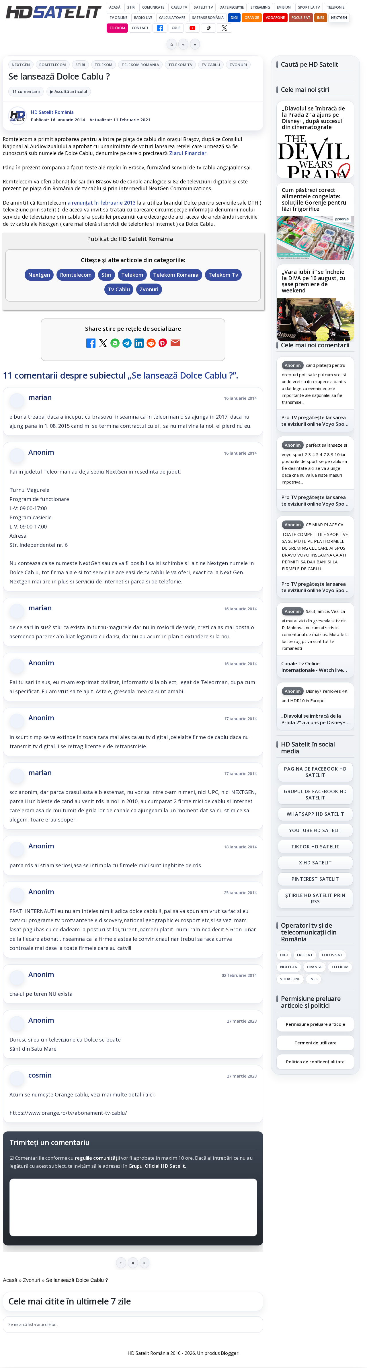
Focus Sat (301, 17)
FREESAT (305, 955)
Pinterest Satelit (315, 879)
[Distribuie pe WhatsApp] (115, 343)
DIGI (234, 17)
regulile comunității (97, 1158)
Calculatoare (172, 17)
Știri (131, 7)
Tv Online (118, 17)
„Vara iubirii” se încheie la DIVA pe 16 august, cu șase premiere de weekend (313, 281)
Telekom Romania (140, 64)
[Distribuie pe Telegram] (127, 343)
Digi (284, 955)
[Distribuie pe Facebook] (90, 343)
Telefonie (335, 7)
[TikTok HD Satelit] (208, 28)
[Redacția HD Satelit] (17, 115)
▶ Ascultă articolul (68, 91)
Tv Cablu (211, 64)
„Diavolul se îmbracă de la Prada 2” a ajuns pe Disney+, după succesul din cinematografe (313, 118)
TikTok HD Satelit (315, 847)
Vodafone (275, 17)
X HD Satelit (315, 863)
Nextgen (339, 17)
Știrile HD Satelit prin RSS (315, 898)
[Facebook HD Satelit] (160, 28)
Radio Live (143, 17)
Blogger (230, 1353)
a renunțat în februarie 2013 (102, 202)
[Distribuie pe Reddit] (151, 343)
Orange (252, 17)
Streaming (260, 7)
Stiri (80, 64)
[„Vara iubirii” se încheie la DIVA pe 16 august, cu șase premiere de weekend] (315, 319)
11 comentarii (26, 91)
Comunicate (153, 7)
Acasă (114, 7)
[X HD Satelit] (224, 28)
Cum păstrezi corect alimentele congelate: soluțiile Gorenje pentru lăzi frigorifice (314, 199)
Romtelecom (52, 64)
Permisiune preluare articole (315, 1024)
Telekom (117, 27)
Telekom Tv (180, 64)
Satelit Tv (203, 7)
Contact (140, 27)
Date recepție (232, 7)
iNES (320, 17)
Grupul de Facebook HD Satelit (315, 794)
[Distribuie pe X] (103, 343)
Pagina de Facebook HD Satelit (315, 772)
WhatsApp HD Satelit (315, 814)
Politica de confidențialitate (315, 1061)
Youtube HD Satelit (315, 830)
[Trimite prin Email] (175, 343)
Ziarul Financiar (187, 153)
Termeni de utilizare (315, 1043)
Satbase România (208, 17)
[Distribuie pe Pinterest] (163, 343)
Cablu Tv (179, 7)
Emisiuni (284, 7)
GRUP (176, 27)
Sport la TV (309, 7)
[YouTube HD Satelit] (192, 28)
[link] (315, 139)
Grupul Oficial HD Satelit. (157, 1166)
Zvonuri (238, 64)
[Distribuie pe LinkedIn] (139, 343)
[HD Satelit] (53, 12)
